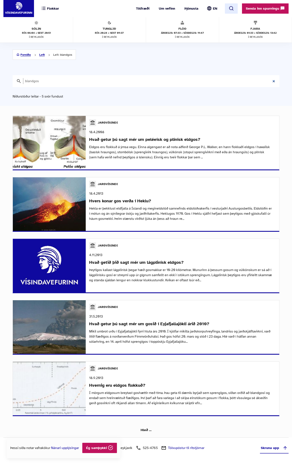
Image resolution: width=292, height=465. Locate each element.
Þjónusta (191, 8)
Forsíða (26, 55)
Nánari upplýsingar (65, 448)
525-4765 (150, 448)
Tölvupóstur (186, 448)
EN (215, 8)
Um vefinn (167, 8)
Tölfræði (142, 8)
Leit (42, 55)
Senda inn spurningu (263, 8)
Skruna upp (270, 448)
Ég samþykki (97, 448)
